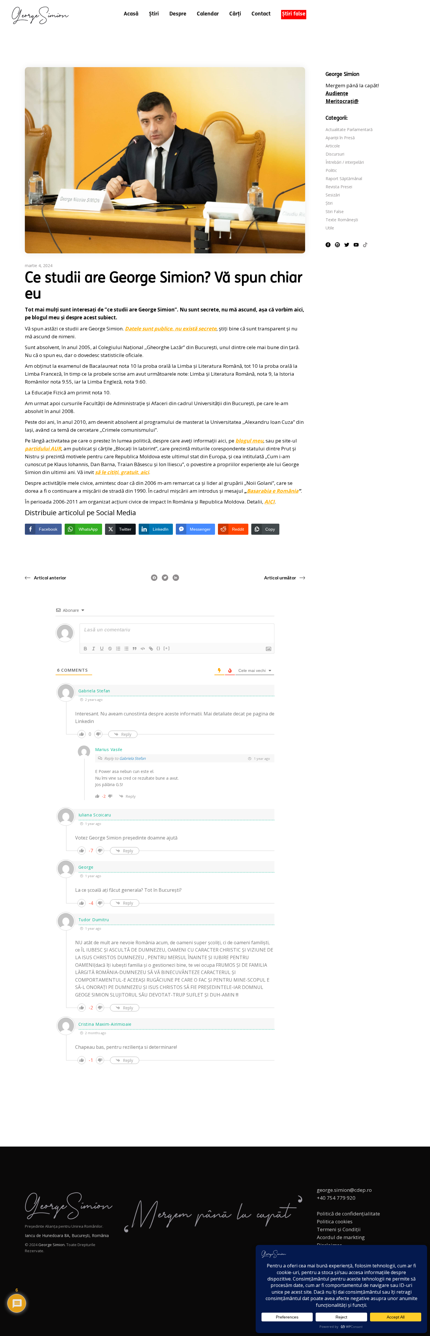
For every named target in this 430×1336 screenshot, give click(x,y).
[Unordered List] (126, 648)
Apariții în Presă (340, 137)
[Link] (151, 648)
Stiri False (335, 211)
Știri (329, 203)
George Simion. (52, 1244)
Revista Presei (339, 186)
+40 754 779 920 (336, 1197)
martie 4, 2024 (38, 265)
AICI (269, 501)
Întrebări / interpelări (345, 162)
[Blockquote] (134, 648)
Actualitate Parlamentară (349, 129)
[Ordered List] (118, 648)
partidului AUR (43, 448)
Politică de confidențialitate (348, 1213)
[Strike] (110, 648)
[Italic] (94, 648)
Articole (333, 146)
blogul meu (249, 440)
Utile (330, 228)
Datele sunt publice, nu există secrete (170, 328)
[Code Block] (143, 648)
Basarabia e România (272, 490)
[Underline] (102, 648)
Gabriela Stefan (132, 758)
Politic (331, 170)
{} (158, 648)
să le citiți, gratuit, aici (122, 472)
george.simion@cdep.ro (344, 1190)
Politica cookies (334, 1221)
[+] (167, 648)
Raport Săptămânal (344, 178)
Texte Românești (342, 219)
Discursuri (335, 154)
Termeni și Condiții (339, 1229)
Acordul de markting (341, 1237)
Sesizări (333, 195)
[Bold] (85, 648)
